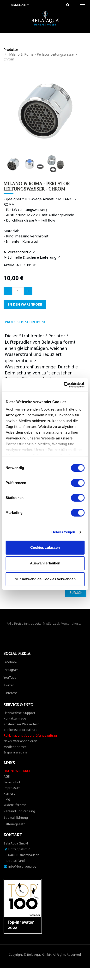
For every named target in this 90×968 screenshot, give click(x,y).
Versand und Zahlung (19, 811)
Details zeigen (63, 532)
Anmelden (19, 5)
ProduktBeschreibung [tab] (26, 322)
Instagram (11, 669)
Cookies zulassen (45, 547)
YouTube (10, 677)
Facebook (11, 662)
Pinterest (10, 693)
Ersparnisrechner (16, 752)
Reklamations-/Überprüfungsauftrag (30, 735)
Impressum (12, 787)
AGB (7, 776)
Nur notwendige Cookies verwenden (45, 579)
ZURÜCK (75, 592)
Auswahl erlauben (45, 563)
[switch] (77, 483)
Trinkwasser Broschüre (20, 729)
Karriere (9, 793)
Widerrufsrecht (15, 805)
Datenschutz (13, 782)
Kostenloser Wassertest (21, 724)
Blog (7, 799)
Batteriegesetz (14, 824)
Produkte (11, 49)
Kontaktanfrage (15, 718)
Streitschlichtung (16, 817)
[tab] (57, 322)
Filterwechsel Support (19, 713)
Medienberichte (15, 747)
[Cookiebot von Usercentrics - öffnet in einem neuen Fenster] (64, 385)
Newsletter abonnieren (20, 741)
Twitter (9, 685)
